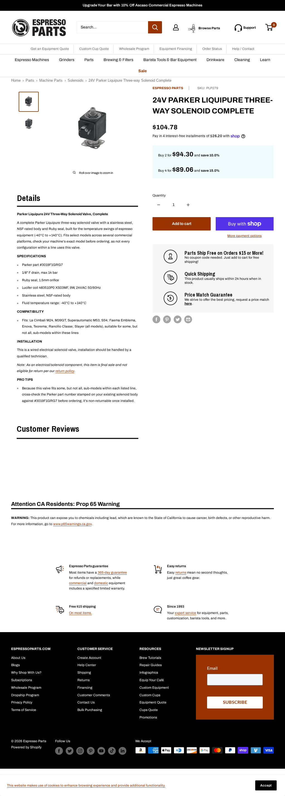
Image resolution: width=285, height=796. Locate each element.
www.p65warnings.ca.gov (72, 524)
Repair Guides (150, 665)
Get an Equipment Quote (50, 49)
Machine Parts (51, 80)
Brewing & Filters (118, 60)
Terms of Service (23, 710)
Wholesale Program (134, 49)
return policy (64, 371)
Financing (84, 688)
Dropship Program (25, 695)
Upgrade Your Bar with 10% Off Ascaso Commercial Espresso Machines (142, 5)
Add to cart (181, 224)
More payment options (244, 236)
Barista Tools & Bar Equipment (169, 60)
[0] (269, 27)
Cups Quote (148, 710)
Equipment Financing (175, 49)
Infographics (148, 672)
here (188, 303)
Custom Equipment (154, 688)
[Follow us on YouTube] (101, 751)
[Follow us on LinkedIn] (122, 751)
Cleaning (242, 60)
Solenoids (75, 80)
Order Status (212, 49)
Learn (265, 60)
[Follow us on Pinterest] (91, 751)
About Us (18, 658)
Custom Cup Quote (94, 49)
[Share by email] (188, 319)
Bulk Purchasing (89, 710)
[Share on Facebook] (156, 319)
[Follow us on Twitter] (69, 751)
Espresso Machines (32, 60)
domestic (101, 583)
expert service (185, 613)
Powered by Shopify (26, 747)
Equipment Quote (152, 702)
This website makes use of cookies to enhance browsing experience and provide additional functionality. (86, 785)
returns (180, 572)
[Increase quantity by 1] (188, 205)
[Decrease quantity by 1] (158, 205)
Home (16, 80)
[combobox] (112, 27)
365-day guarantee (112, 572)
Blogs (15, 665)
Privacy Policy (21, 702)
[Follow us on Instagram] (80, 751)
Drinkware (215, 60)
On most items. (80, 613)
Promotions (148, 717)
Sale (142, 71)
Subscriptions (21, 680)
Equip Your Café (151, 680)
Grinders (66, 60)
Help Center (86, 665)
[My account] (176, 27)
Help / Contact (243, 49)
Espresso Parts (168, 88)
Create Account (89, 658)
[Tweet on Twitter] (177, 319)
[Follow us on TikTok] (112, 751)
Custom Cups (149, 695)
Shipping (84, 672)
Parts (89, 60)
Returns (83, 680)
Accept (266, 785)
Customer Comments (93, 695)
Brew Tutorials (150, 658)
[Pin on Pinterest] (167, 319)
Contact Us (86, 702)
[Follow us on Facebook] (59, 751)
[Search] (155, 27)
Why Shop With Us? (26, 672)
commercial (78, 583)
